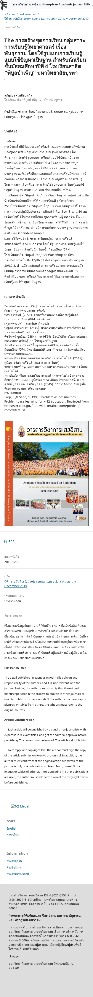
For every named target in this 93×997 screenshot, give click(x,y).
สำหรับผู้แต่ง (13, 867)
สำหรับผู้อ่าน (14, 861)
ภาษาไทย (12, 835)
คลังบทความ (28, 14)
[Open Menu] (4, 4)
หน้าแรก (9, 14)
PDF (11, 541)
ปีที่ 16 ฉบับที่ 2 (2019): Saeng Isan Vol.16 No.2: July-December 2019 (46, 19)
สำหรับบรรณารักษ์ (17, 874)
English (11, 828)
